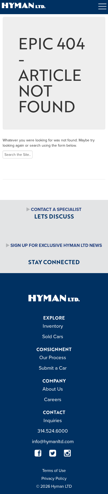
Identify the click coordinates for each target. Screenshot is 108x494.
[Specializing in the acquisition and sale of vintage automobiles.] (54, 297)
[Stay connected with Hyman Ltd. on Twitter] (53, 453)
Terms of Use (54, 470)
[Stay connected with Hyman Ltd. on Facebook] (38, 453)
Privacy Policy (54, 478)
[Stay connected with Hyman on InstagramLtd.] (67, 453)
